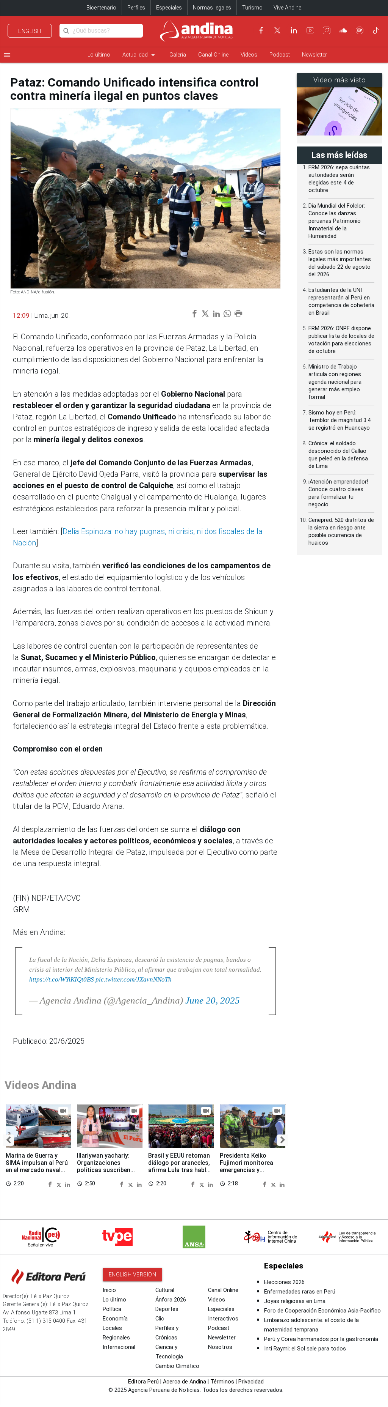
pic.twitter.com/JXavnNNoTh (133, 979)
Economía (115, 1319)
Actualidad (139, 55)
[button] (8, 1140)
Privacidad (251, 1382)
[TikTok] (375, 30)
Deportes (166, 1309)
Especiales (169, 8)
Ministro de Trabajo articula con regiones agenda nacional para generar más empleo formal (334, 382)
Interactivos (223, 1319)
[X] (277, 30)
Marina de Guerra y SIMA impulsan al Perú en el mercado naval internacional (37, 1166)
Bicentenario (101, 8)
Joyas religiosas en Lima (294, 1301)
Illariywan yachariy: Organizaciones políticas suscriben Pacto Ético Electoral (107, 1166)
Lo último (99, 55)
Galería (177, 55)
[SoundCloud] (343, 30)
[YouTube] (310, 30)
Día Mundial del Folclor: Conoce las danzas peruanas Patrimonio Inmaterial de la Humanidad (336, 221)
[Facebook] (261, 30)
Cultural (164, 1290)
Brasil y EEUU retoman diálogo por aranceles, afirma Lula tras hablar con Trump (180, 1166)
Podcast (279, 55)
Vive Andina (288, 8)
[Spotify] (359, 30)
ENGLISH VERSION (132, 1274)
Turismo (252, 8)
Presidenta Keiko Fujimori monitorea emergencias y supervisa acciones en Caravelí (251, 1170)
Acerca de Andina (184, 1382)
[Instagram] (326, 30)
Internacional (119, 1347)
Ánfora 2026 (170, 1300)
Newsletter (314, 55)
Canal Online (213, 55)
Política (112, 1309)
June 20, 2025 (212, 1000)
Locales (112, 1328)
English (29, 31)
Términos (222, 1382)
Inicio (109, 1290)
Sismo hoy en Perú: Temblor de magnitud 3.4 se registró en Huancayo (339, 420)
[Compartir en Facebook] (51, 1183)
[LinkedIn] (293, 30)
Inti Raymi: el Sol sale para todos (305, 1349)
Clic (159, 1319)
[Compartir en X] (60, 1183)
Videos (249, 55)
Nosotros (220, 1347)
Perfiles (136, 8)
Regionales (116, 1338)
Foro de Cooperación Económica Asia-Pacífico (322, 1311)
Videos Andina (41, 1085)
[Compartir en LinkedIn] (67, 1183)
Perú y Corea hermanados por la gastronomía (321, 1339)
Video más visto (339, 80)
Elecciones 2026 (284, 1282)
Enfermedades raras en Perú (299, 1292)
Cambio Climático (177, 1366)
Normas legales (212, 8)
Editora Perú (143, 1382)
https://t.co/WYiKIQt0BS (61, 979)
